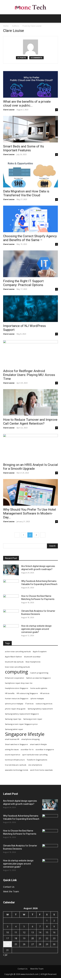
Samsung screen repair (32, 719)
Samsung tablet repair (14, 729)
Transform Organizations (37, 760)
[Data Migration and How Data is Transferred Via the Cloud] (30, 174)
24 (7, 944)
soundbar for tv (27, 749)
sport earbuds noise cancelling (34, 755)
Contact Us (8, 886)
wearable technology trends (16, 770)
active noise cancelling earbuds (18, 651)
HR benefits (9, 693)
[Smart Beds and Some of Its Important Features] (30, 129)
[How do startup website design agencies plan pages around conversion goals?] (11, 629)
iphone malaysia (37, 698)
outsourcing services (44, 704)
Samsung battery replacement (40, 709)
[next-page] (42, 535)
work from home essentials (41, 770)
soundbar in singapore (45, 749)
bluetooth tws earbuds (14, 662)
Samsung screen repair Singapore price (21, 724)
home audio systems (38, 688)
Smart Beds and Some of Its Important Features (23, 148)
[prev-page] (17, 535)
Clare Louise (8, 109)
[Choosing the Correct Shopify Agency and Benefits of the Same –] (30, 219)
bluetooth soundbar (32, 657)
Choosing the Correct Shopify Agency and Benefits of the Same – (30, 238)
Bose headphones (33, 662)
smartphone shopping (30, 739)
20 (32, 938)
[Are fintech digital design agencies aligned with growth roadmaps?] (11, 570)
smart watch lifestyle (38, 744)
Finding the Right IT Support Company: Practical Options (23, 283)
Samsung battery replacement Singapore (22, 714)
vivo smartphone (35, 765)
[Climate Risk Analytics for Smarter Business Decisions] (11, 614)
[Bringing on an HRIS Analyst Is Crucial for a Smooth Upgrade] (30, 447)
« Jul (5, 954)
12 (24, 932)
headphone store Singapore (16, 688)
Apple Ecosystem (40, 651)
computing (16, 671)
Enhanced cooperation (14, 678)
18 (16, 938)
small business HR (12, 739)
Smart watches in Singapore (16, 744)
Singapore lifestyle (24, 734)
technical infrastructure (15, 760)
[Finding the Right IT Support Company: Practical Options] (30, 263)
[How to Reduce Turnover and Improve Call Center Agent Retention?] (30, 402)
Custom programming (39, 673)
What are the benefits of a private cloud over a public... (27, 103)
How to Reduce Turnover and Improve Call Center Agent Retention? (30, 421)
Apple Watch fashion (13, 657)
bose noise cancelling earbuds (17, 667)
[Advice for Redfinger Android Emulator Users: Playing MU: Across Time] (30, 353)
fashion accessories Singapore (38, 678)
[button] (5, 18)
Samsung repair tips (13, 719)
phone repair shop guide (15, 709)
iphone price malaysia (14, 704)
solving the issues (12, 749)
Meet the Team (11, 891)
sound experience (12, 755)
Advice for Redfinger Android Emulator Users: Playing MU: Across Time (29, 375)
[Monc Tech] (30, 7)
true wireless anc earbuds (15, 765)
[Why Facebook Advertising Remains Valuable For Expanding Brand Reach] (11, 585)
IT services (29, 704)
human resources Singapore (16, 698)
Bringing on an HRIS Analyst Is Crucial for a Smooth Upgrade (30, 466)
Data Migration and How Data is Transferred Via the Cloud (26, 193)
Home (6, 26)
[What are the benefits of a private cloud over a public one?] (30, 84)
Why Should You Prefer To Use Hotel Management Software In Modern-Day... (29, 513)
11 (16, 932)
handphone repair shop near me (18, 683)
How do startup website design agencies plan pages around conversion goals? (36, 629)
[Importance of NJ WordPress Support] (30, 308)
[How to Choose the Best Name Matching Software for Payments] (11, 599)
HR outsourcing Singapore (27, 693)
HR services (44, 693)
